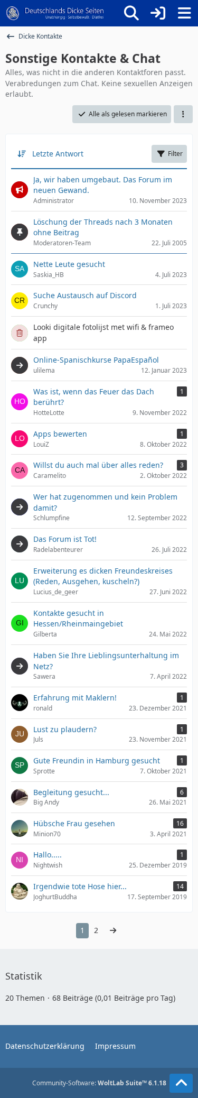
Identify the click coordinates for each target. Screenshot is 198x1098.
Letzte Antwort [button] (57, 154)
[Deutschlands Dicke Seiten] (55, 13)
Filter (175, 153)
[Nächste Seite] (112, 930)
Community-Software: (99, 1082)
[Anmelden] (157, 13)
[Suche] (131, 13)
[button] (183, 114)
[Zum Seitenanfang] (181, 1083)
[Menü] (184, 13)
